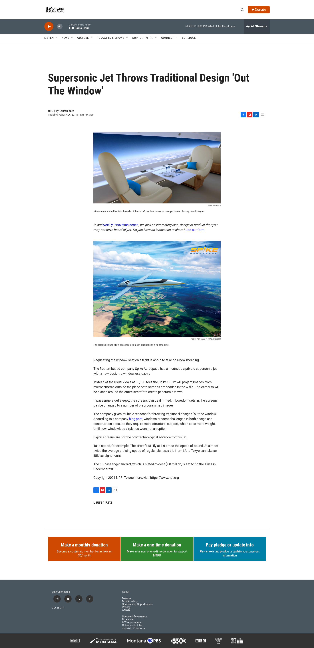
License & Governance (134, 616)
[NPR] (75, 640)
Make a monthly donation (84, 545)
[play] (49, 26)
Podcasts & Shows (110, 37)
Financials (127, 619)
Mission (126, 598)
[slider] (65, 26)
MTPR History (130, 601)
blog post (135, 419)
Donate (260, 9)
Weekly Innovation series (120, 225)
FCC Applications (131, 622)
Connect (167, 37)
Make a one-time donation (157, 545)
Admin (126, 610)
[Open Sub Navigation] (56, 37)
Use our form (195, 230)
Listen (49, 37)
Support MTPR (142, 37)
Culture (83, 37)
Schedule (189, 37)
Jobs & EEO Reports (133, 628)
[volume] (60, 26)
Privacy (126, 607)
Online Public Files (132, 625)
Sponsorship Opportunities (137, 604)
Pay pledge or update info (229, 545)
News (65, 37)
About (125, 591)
